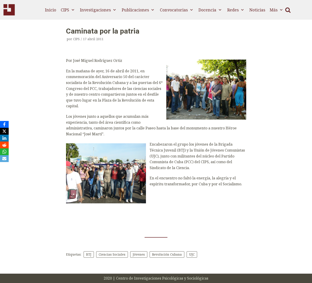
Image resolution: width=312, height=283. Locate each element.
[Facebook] (4, 124)
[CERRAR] (288, 10)
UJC (192, 254)
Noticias (257, 10)
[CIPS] (9, 10)
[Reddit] (4, 145)
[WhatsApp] (4, 151)
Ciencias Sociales (112, 254)
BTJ (88, 254)
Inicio (50, 10)
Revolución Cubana (167, 254)
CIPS (76, 39)
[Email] (4, 158)
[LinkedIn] (4, 138)
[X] (4, 131)
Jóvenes (139, 254)
